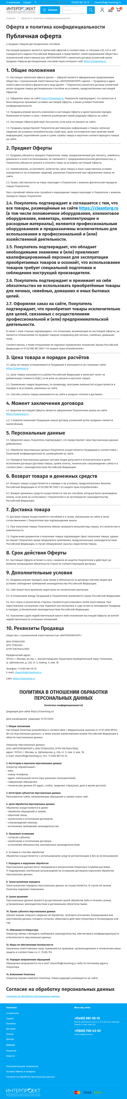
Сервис (27, 2)
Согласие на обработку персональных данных (33, 996)
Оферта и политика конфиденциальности (28, 1061)
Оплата (9, 1034)
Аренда (10, 1039)
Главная (10, 18)
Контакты (11, 1023)
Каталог (52, 9)
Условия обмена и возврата (20, 1071)
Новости (10, 1056)
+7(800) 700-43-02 (87, 1031)
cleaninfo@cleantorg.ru (107, 2)
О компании (13, 2)
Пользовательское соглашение (22, 1066)
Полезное (11, 1050)
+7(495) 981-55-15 (80, 2)
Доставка (10, 1029)
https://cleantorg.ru (95, 61)
